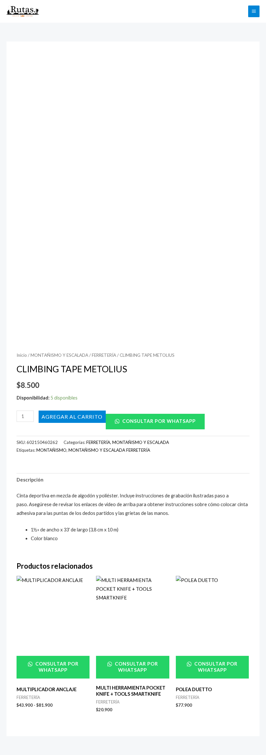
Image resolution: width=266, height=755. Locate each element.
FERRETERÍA (104, 355)
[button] (239, 11)
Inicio (22, 355)
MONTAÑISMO (51, 450)
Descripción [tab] (30, 479)
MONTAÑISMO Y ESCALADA (59, 355)
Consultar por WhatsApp (158, 421)
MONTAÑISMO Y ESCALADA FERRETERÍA (109, 450)
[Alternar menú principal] (254, 11)
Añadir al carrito (72, 416)
